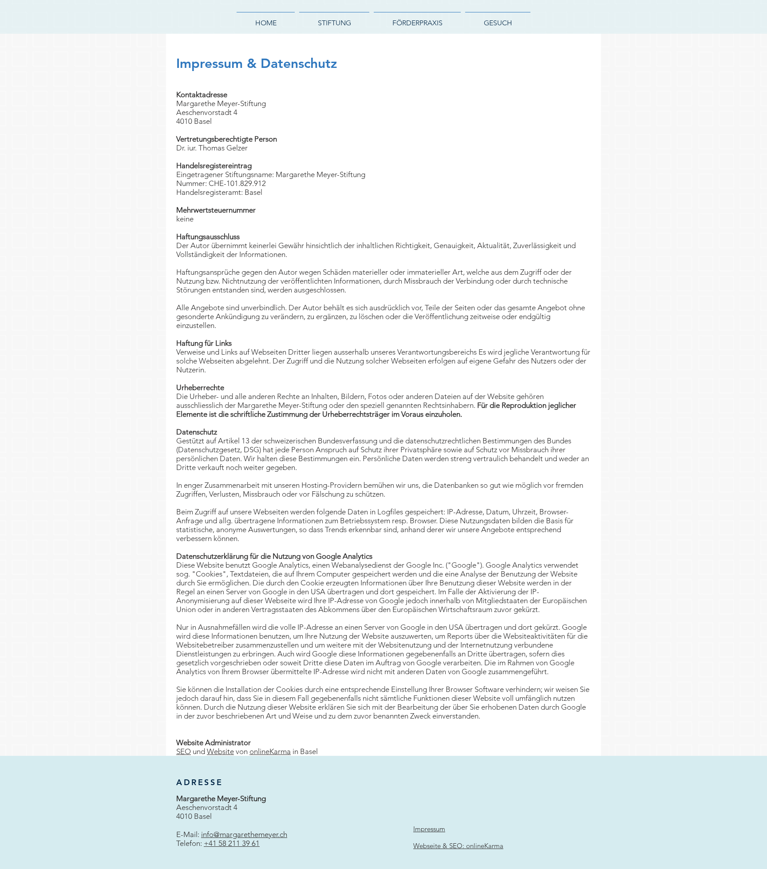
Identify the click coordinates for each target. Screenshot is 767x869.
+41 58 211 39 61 (232, 843)
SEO (183, 751)
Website (220, 751)
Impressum (429, 829)
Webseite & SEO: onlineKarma (458, 845)
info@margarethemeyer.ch (244, 834)
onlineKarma (270, 751)
